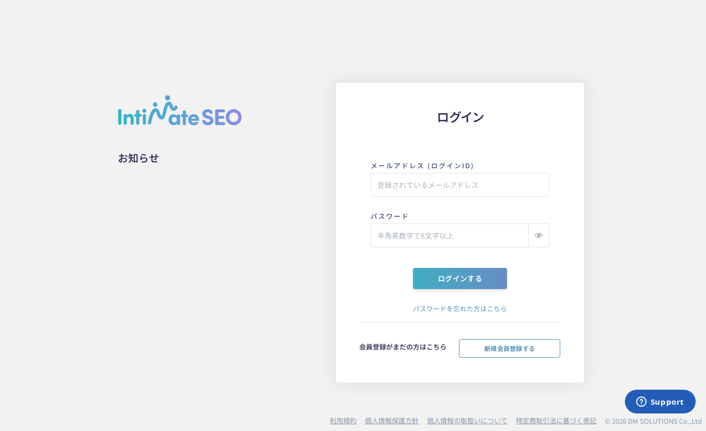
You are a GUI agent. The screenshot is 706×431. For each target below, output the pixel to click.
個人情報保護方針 (392, 420)
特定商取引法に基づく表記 (556, 420)
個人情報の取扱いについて (467, 420)
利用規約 (343, 420)
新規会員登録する (509, 348)
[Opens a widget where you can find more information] (660, 403)
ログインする (460, 278)
